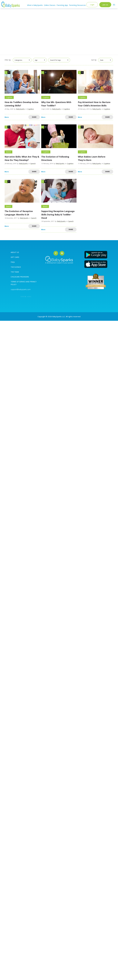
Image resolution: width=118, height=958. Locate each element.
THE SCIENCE (16, 267)
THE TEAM (15, 272)
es (114, 4)
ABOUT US (15, 252)
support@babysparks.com (21, 289)
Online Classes (49, 5)
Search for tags (55, 60)
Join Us (105, 4)
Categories (18, 60)
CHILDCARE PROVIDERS (20, 277)
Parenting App (62, 5)
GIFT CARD (15, 257)
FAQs (13, 262)
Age (36, 60)
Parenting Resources (77, 5)
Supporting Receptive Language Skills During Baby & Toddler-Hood (58, 214)
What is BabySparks (35, 5)
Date (101, 60)
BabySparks (20, 109)
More (7, 117)
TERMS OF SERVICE (18, 282)
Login (92, 4)
